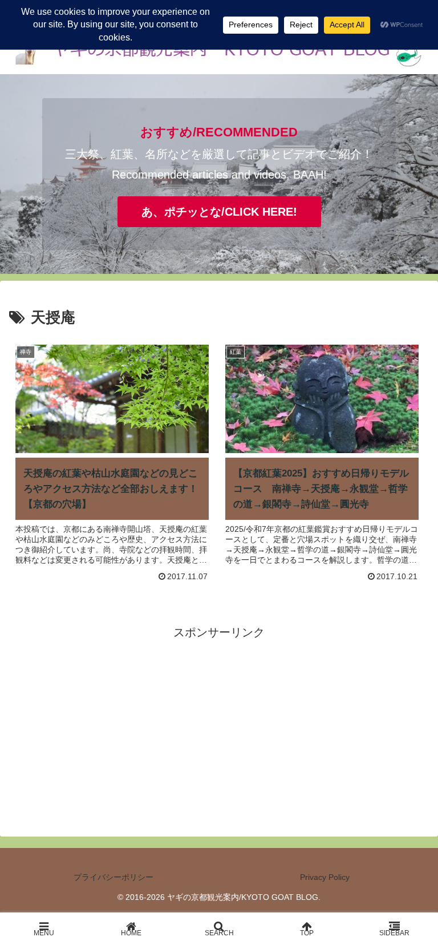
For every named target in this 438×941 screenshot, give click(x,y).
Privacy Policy (325, 877)
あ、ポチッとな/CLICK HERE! (219, 211)
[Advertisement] (219, 722)
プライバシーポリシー (113, 877)
